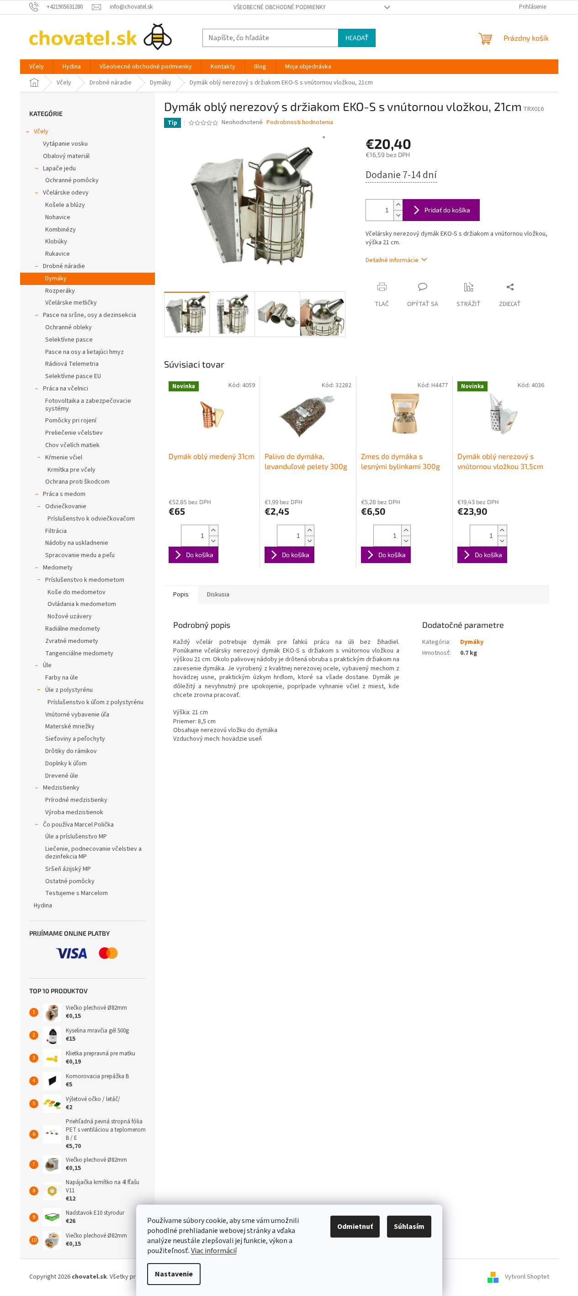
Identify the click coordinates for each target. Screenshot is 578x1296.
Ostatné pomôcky (70, 881)
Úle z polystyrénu (69, 690)
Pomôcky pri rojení (70, 420)
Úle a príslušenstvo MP (76, 836)
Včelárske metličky (71, 302)
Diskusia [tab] (218, 594)
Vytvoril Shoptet (527, 1276)
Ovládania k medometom (82, 604)
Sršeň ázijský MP (68, 869)
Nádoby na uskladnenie (76, 543)
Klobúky (56, 241)
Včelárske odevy (66, 192)
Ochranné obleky (68, 327)
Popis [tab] (181, 594)
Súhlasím (409, 1227)
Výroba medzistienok (74, 812)
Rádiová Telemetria (72, 364)
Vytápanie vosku (65, 143)
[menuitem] (36, 66)
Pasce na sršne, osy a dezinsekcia (89, 315)
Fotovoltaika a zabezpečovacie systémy (88, 404)
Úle (47, 665)
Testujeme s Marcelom (76, 893)
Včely (41, 131)
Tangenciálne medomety (79, 653)
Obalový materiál (66, 156)
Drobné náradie (64, 266)
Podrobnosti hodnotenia (299, 122)
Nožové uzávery (70, 616)
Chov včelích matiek (72, 445)
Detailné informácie (392, 260)
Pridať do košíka (447, 210)
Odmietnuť (355, 1227)
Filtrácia (56, 531)
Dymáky (56, 278)
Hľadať (356, 38)
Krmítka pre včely (71, 469)
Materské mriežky (70, 726)
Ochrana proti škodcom (77, 481)
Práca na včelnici (65, 388)
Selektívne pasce (69, 339)
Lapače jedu (59, 168)
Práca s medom (64, 494)
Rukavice (57, 253)
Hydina (43, 905)
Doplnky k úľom (66, 763)
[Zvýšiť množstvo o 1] (398, 205)
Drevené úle (61, 775)
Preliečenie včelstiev (74, 432)
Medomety (58, 567)
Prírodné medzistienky (76, 800)
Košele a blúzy (65, 205)
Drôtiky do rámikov (71, 751)
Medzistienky (61, 787)
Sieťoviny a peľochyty (75, 738)
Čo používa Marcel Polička (78, 824)
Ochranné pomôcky (72, 180)
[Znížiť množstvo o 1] (398, 215)
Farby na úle (61, 677)
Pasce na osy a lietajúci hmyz (84, 352)
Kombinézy (60, 229)
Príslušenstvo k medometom (84, 580)
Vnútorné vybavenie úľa (77, 714)
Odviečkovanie (65, 506)
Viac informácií (214, 1251)
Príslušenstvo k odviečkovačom (91, 518)
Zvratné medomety (71, 641)
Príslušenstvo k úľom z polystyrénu (95, 702)
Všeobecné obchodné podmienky (279, 7)
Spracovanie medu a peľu (80, 555)
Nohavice (57, 217)
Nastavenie (174, 1274)
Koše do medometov (77, 592)
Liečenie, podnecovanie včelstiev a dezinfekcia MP (93, 852)
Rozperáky (60, 290)
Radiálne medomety (72, 628)
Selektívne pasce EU (73, 376)
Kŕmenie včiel (63, 457)
